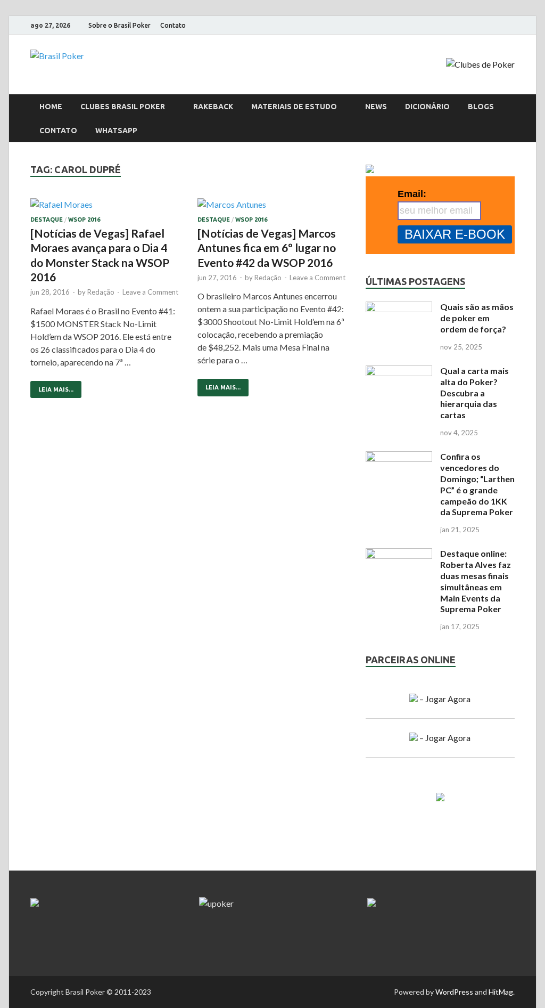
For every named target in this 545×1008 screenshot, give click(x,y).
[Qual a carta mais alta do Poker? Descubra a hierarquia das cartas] (399, 372)
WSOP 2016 (84, 219)
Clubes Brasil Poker (122, 106)
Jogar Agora (447, 699)
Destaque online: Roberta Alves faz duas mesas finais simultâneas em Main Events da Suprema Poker (475, 581)
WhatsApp (116, 130)
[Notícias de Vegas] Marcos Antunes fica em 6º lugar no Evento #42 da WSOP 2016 (266, 247)
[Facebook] (471, 25)
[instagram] (485, 25)
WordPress (454, 991)
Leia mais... (51, 387)
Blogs (481, 106)
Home (50, 106)
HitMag (501, 991)
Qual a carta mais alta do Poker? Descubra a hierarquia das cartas (474, 392)
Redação (100, 292)
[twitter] (511, 25)
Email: (412, 194)
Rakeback (213, 106)
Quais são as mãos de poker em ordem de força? (477, 318)
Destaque (46, 219)
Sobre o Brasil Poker (119, 25)
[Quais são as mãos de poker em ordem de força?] (399, 308)
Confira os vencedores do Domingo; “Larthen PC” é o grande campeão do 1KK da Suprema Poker (477, 484)
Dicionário (427, 106)
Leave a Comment (150, 292)
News (376, 106)
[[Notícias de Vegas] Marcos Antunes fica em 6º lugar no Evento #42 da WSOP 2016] (272, 207)
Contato (173, 25)
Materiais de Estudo (294, 106)
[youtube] (498, 25)
